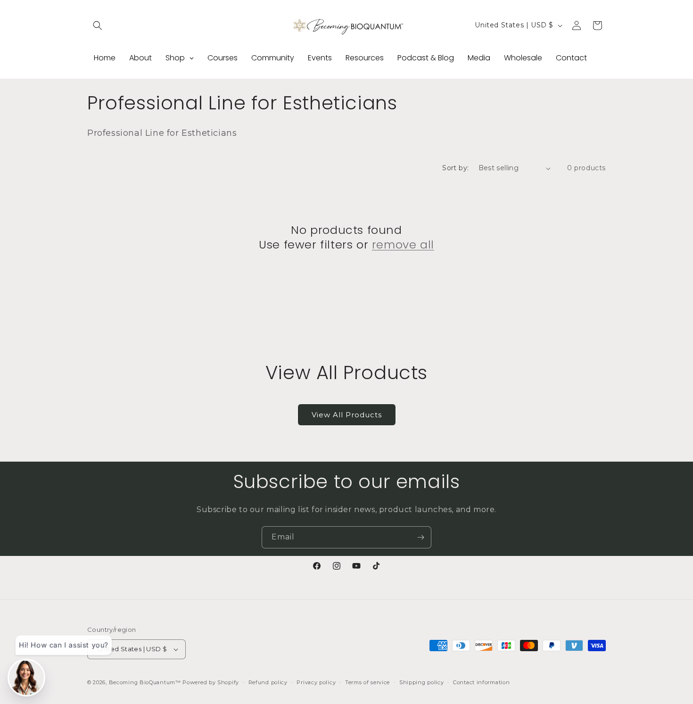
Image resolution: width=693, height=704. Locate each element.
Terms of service (367, 682)
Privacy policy (316, 682)
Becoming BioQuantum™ (145, 682)
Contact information (481, 682)
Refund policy (268, 682)
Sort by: (455, 168)
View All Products (347, 414)
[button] (97, 25)
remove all (403, 244)
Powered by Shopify (210, 682)
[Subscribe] (420, 537)
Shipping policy (421, 682)
